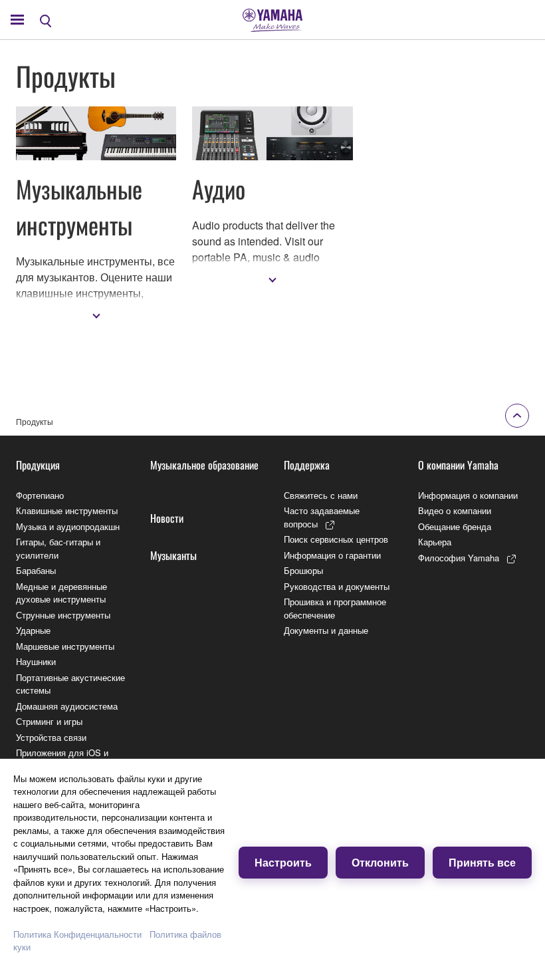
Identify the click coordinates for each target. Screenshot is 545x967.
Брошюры (303, 570)
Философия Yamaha (458, 557)
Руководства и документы (336, 586)
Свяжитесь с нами (321, 495)
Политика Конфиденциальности (77, 934)
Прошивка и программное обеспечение (335, 608)
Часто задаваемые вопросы (322, 517)
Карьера (434, 541)
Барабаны (36, 570)
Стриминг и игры (49, 721)
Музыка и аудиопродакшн (68, 526)
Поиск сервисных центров (336, 539)
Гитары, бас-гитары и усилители (58, 548)
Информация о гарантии (332, 555)
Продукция (38, 465)
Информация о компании (468, 495)
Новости (166, 518)
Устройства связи (51, 737)
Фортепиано (40, 495)
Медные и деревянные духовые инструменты (61, 593)
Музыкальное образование (204, 465)
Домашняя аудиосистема (67, 706)
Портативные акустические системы (70, 684)
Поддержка (307, 465)
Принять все (482, 862)
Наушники (36, 661)
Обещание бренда (454, 526)
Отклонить (380, 862)
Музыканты (173, 555)
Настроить (283, 862)
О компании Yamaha (458, 465)
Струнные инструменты (63, 615)
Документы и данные (326, 630)
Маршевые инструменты (65, 646)
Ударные (33, 630)
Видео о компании (454, 510)
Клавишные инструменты (67, 510)
